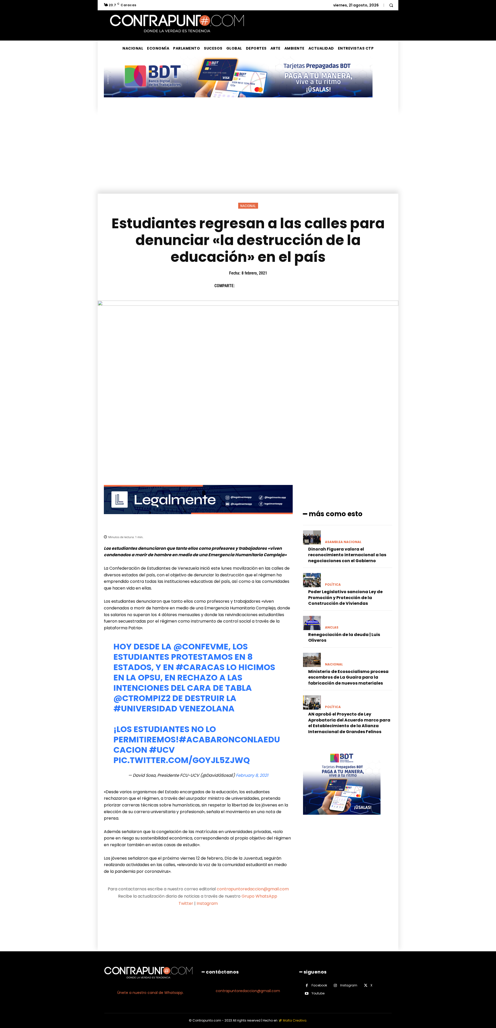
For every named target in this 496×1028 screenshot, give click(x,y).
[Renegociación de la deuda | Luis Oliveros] (312, 623)
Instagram (207, 903)
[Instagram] (335, 985)
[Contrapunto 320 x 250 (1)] (342, 818)
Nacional (248, 206)
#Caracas (200, 667)
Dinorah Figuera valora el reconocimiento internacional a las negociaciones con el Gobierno (347, 555)
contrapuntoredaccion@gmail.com (253, 889)
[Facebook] (241, 286)
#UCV (162, 750)
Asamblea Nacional (343, 542)
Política (333, 584)
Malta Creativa (294, 1020)
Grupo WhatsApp (260, 896)
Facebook (319, 985)
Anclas (331, 627)
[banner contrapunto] (198, 518)
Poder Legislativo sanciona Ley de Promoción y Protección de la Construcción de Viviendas (345, 597)
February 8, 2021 (252, 775)
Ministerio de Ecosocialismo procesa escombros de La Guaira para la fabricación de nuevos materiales (348, 677)
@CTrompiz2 (142, 698)
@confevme (200, 646)
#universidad (145, 708)
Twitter (186, 903)
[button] (391, 5)
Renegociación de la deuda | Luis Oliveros (344, 637)
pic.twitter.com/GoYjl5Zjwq (181, 760)
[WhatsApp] (277, 286)
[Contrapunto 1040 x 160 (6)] (238, 101)
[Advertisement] (248, 155)
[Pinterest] (265, 286)
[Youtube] (307, 993)
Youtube (318, 993)
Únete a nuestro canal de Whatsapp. (150, 992)
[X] (253, 286)
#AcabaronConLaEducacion (196, 745)
